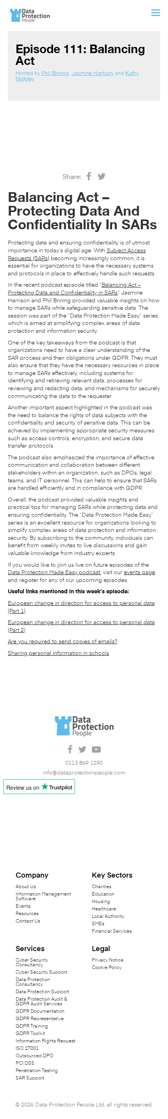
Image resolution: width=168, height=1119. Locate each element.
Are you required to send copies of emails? (62, 641)
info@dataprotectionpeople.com (84, 773)
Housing (101, 901)
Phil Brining (55, 73)
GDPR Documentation (40, 1011)
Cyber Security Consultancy (32, 962)
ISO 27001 (27, 1048)
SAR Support (30, 1078)
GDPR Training (32, 1026)
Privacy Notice (107, 960)
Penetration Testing (37, 1071)
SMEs (98, 924)
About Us (26, 887)
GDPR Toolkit (30, 1034)
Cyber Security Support (41, 972)
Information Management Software (43, 896)
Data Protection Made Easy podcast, (54, 572)
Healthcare (104, 909)
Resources (27, 914)
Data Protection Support (42, 992)
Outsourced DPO (35, 1056)
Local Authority (108, 916)
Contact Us (28, 921)
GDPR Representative (40, 1019)
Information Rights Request (45, 1041)
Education (103, 894)
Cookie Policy (107, 968)
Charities (101, 887)
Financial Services (112, 931)
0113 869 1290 (84, 763)
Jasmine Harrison (92, 73)
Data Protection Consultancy (33, 982)
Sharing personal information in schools (58, 653)
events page (139, 572)
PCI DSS (25, 1063)
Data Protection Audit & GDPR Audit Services (41, 1002)
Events (23, 906)
